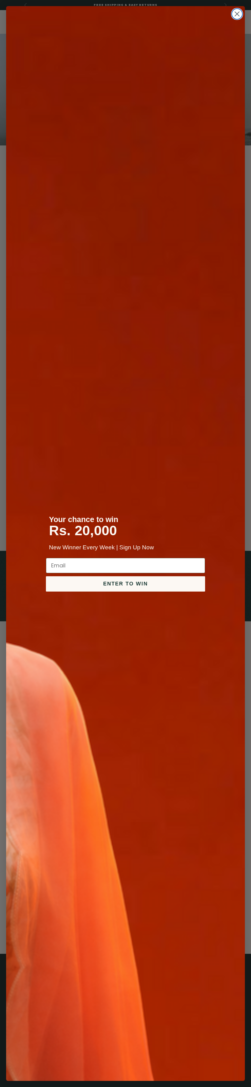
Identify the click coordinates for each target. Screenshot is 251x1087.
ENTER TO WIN (125, 584)
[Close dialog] (237, 14)
